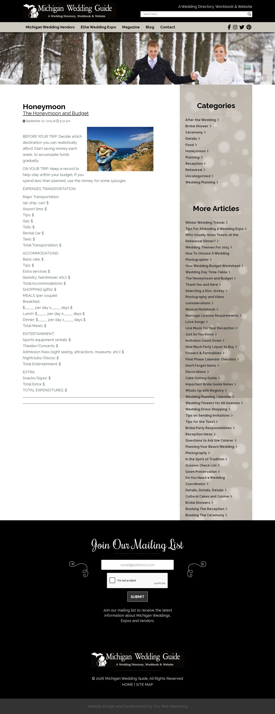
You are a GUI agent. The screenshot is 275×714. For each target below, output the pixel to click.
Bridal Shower (196, 126)
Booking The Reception (204, 509)
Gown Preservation (201, 472)
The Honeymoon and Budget (56, 113)
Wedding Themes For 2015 (207, 247)
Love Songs (195, 322)
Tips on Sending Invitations (207, 415)
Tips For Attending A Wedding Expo (214, 229)
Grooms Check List (201, 465)
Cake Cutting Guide (201, 378)
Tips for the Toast (200, 422)
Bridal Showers (197, 503)
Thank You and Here (201, 285)
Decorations (195, 372)
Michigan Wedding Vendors (50, 27)
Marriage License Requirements (212, 316)
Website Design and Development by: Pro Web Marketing (137, 706)
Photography (196, 453)
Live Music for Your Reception (209, 328)
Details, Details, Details (204, 490)
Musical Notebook (200, 309)
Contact (167, 27)
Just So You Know (199, 334)
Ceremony (194, 132)
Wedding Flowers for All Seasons (212, 403)
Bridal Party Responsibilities (208, 428)
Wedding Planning (200, 182)
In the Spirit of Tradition (204, 459)
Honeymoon (195, 151)
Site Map (144, 684)
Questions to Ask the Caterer (209, 440)
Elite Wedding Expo (98, 27)
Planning (192, 157)
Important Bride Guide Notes (209, 384)
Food (189, 145)
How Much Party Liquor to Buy (209, 347)
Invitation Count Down (203, 341)
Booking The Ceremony (204, 515)
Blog (150, 27)
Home (127, 684)
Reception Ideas (199, 434)
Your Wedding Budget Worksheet (212, 266)
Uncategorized (197, 176)
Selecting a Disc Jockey (204, 291)
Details (191, 139)
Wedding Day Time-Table (206, 272)
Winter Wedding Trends (205, 223)
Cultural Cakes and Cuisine (207, 496)
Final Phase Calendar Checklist (210, 359)
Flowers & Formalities (203, 353)
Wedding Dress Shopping (206, 409)
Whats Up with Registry (204, 390)
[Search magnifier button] (249, 14)
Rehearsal (193, 170)
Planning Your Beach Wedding (209, 447)
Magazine (131, 27)
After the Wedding (200, 120)
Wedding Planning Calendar (208, 397)
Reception (194, 164)
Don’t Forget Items (200, 365)
